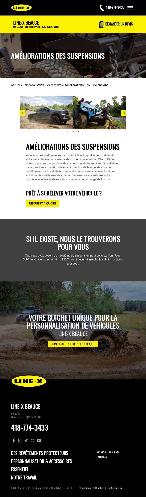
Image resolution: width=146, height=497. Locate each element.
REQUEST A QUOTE (42, 203)
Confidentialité (114, 488)
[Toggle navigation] (130, 7)
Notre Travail (24, 477)
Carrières (102, 457)
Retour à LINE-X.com (108, 452)
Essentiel (20, 469)
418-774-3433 (29, 427)
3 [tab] (79, 133)
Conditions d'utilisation (91, 488)
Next (123, 113)
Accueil (15, 85)
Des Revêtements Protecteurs (39, 453)
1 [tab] (69, 133)
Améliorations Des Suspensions (86, 85)
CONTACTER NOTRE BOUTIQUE (73, 344)
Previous (22, 113)
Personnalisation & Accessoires (43, 85)
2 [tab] (74, 133)
